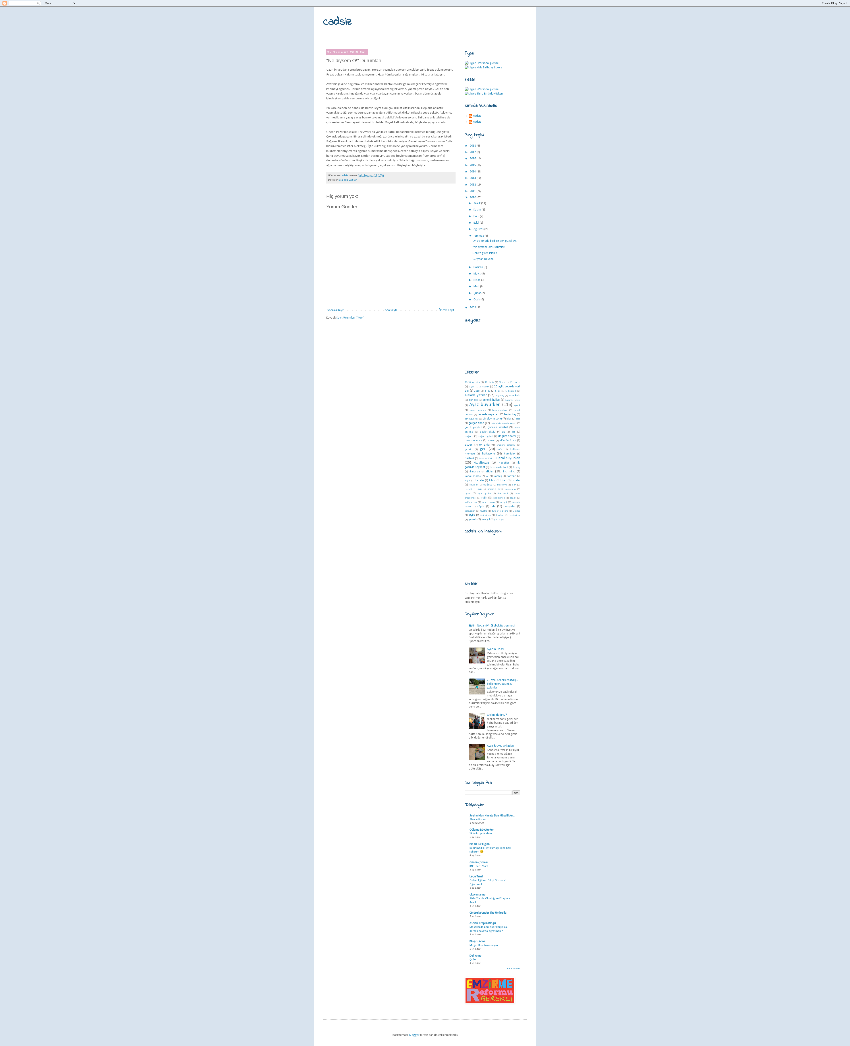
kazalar (479, 480)
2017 (473, 152)
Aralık (477, 203)
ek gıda (484, 445)
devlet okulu (487, 432)
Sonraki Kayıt (335, 310)
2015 (473, 165)
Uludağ (516, 511)
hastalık (469, 458)
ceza (518, 419)
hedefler (504, 463)
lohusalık (473, 485)
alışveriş (500, 395)
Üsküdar (500, 515)
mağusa (488, 484)
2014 (473, 171)
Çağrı (472, 959)
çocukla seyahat (498, 427)
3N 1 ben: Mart (478, 866)
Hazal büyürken (508, 458)
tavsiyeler (509, 506)
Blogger (414, 1035)
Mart (476, 286)
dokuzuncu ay (473, 440)
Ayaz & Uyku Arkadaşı (500, 746)
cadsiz (337, 22)
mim (514, 485)
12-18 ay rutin (472, 382)
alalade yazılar (348, 180)
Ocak (477, 299)
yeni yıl (485, 519)
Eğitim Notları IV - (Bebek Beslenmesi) (492, 625)
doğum (469, 436)
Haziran (478, 267)
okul (479, 489)
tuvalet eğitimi (500, 511)
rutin (484, 497)
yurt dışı (498, 519)
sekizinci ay (471, 502)
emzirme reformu (506, 445)
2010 (473, 197)
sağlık (513, 498)
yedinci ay (515, 515)
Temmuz (479, 236)
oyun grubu (484, 493)
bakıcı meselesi (477, 410)
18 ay (502, 382)
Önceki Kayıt (446, 310)
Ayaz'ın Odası (495, 649)
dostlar (491, 440)
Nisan (477, 280)
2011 (473, 191)
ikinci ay (474, 471)
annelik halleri (491, 400)
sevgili (503, 502)
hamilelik (509, 453)
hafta (499, 449)
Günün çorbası (478, 862)
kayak (467, 480)
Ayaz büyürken (485, 404)
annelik (473, 400)
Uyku (472, 515)
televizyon (470, 511)
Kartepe (511, 476)
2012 (473, 184)
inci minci (509, 471)
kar (487, 476)
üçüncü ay (485, 515)
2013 (473, 178)
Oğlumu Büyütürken (481, 829)
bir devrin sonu (492, 418)
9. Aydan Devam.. (483, 259)
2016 (473, 158)
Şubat (477, 293)
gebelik (469, 449)
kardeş (498, 476)
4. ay (487, 391)
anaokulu (514, 395)
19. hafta (515, 382)
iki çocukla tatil (499, 467)
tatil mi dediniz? (497, 715)
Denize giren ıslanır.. (485, 253)
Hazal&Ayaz (481, 462)
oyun (468, 493)
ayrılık (517, 405)
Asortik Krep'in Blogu (482, 923)
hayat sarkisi (485, 458)
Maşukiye (502, 485)
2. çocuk (484, 386)
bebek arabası (500, 410)
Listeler (516, 480)
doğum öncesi (507, 436)
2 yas (471, 387)
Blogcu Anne (477, 941)
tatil (493, 506)
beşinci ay (510, 414)
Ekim (476, 216)
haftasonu (488, 453)
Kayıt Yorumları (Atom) (350, 317)
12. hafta (489, 382)
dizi (514, 432)
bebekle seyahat (488, 414)
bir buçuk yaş (471, 419)
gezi (483, 449)
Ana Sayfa (391, 310)
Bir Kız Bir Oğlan (479, 844)
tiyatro (483, 511)
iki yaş (516, 467)
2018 (473, 145)
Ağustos (478, 229)
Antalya (509, 400)
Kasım (477, 209)
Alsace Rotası (477, 819)
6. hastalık (510, 391)
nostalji (468, 489)
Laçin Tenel (476, 876)
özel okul (503, 493)
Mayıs (477, 273)
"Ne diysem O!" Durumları (489, 247)
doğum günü (485, 436)
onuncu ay (511, 489)
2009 (473, 307)
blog (508, 419)
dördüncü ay (508, 440)
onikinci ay (493, 489)
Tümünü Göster (512, 968)
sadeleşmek (499, 498)
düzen (469, 445)
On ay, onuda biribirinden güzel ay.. (495, 241)
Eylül (476, 222)
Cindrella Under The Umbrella (487, 913)
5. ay (497, 391)
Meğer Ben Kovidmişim (483, 945)
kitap (503, 480)
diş (503, 432)
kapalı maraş (473, 476)
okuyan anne (477, 894)
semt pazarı (488, 502)
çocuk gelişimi (473, 427)
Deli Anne (475, 955)
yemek (473, 519)
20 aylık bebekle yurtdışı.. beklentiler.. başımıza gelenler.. (502, 684)
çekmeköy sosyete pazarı (503, 423)
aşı (519, 400)
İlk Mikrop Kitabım (480, 833)
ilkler (490, 471)
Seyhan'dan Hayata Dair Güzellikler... (492, 815)
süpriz (480, 506)
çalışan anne (476, 423)
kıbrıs (492, 480)
